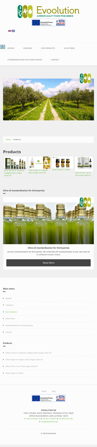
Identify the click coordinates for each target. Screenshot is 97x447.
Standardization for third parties (24, 59)
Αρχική (10, 48)
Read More (48, 262)
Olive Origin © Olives (61, 169)
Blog (54, 391)
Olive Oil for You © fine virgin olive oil (83, 173)
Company (27, 48)
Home (8, 139)
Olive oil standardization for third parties (48, 247)
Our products (48, 48)
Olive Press (69, 48)
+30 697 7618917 (49, 418)
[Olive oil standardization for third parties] (48, 220)
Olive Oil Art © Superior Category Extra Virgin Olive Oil (14, 173)
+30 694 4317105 (66, 418)
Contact (55, 59)
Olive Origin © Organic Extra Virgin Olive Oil (38, 171)
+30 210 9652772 (33, 418)
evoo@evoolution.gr (49, 421)
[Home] (48, 11)
